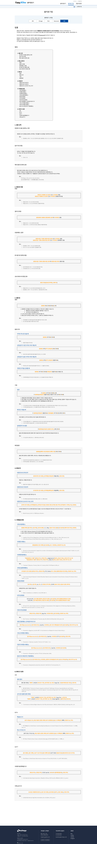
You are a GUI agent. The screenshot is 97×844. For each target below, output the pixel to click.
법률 (64, 21)
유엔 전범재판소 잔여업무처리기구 (27, 101)
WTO (20, 112)
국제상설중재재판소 (23, 95)
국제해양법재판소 (23, 93)
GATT (20, 114)
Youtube (72, 835)
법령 (20, 73)
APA (33, 21)
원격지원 (47, 839)
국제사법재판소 (22, 90)
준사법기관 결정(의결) (24, 67)
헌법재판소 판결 (23, 65)
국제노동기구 (22, 117)
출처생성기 (63, 3)
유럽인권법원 (22, 96)
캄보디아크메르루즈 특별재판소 (26, 106)
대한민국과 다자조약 (24, 84)
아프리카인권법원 (23, 100)
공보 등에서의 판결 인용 (24, 69)
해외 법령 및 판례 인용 (24, 58)
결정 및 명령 (22, 64)
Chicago (41, 21)
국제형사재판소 (22, 92)
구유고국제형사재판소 (24, 103)
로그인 (75, 1)
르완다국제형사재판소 (24, 104)
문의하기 (42, 839)
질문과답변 (79, 3)
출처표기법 (71, 3)
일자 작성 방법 (22, 56)
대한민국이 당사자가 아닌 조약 (26, 86)
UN (20, 110)
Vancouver (56, 21)
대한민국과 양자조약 (24, 82)
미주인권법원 (22, 98)
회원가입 (80, 1)
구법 (20, 76)
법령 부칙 (21, 75)
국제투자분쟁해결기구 (24, 115)
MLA (48, 21)
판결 (20, 62)
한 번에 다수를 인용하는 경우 (25, 55)
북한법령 (21, 78)
